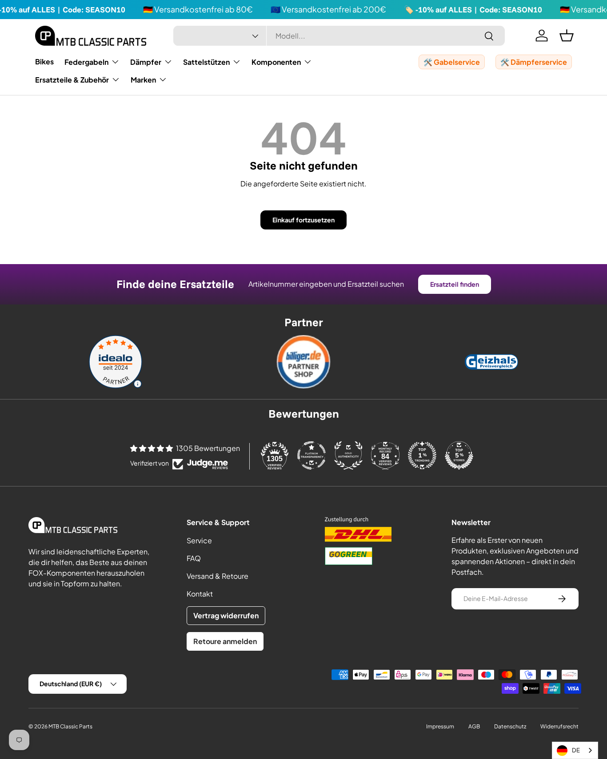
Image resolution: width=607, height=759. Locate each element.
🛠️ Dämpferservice (533, 62)
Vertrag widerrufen (226, 615)
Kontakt (200, 593)
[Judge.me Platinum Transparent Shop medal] (311, 455)
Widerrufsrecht (559, 726)
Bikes (44, 61)
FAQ (194, 558)
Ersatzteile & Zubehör (72, 79)
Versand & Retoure (217, 576)
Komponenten (276, 62)
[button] (566, 35)
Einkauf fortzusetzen (303, 220)
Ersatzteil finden (454, 284)
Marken (143, 79)
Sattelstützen (206, 62)
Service (199, 540)
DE (576, 750)
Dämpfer (145, 62)
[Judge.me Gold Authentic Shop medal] (348, 455)
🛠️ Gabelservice (451, 62)
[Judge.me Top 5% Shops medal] (459, 455)
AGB (474, 726)
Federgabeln (86, 62)
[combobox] (339, 36)
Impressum (440, 726)
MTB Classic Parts (70, 726)
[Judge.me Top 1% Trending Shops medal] (422, 455)
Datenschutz (510, 726)
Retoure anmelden (225, 641)
